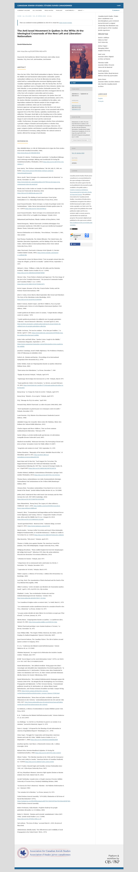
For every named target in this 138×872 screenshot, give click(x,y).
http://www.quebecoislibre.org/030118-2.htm (43, 622)
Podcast (59, 10)
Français (100, 101)
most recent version (65, 23)
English (100, 98)
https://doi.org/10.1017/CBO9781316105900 (30, 499)
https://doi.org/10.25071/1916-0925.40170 (34, 51)
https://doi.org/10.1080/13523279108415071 (31, 284)
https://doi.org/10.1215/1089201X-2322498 (30, 519)
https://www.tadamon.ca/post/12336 (38, 526)
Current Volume (23, 10)
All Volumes (37, 10)
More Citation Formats (80, 140)
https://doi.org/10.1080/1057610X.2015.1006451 (49, 535)
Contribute (69, 10)
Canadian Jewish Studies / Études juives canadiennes (44, 6)
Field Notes (49, 10)
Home (19, 16)
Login (119, 5)
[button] (75, 244)
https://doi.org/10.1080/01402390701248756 (42, 468)
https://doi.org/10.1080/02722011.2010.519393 (39, 762)
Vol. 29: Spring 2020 (39, 16)
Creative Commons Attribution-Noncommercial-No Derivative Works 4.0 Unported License (81, 192)
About (80, 10)
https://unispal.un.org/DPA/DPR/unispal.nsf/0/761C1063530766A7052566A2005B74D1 (43, 801)
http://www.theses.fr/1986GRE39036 (28, 153)
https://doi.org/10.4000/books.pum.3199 (29, 193)
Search (116, 10)
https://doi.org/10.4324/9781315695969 (29, 299)
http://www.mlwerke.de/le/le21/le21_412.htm (31, 598)
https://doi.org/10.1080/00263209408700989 (31, 273)
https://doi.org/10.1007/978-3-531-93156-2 (47, 475)
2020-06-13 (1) (76, 109)
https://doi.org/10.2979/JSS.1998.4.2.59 (29, 819)
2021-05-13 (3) (76, 105)
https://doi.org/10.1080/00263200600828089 (44, 740)
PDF (74, 83)
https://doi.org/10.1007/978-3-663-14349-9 (48, 753)
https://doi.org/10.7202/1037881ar (35, 208)
